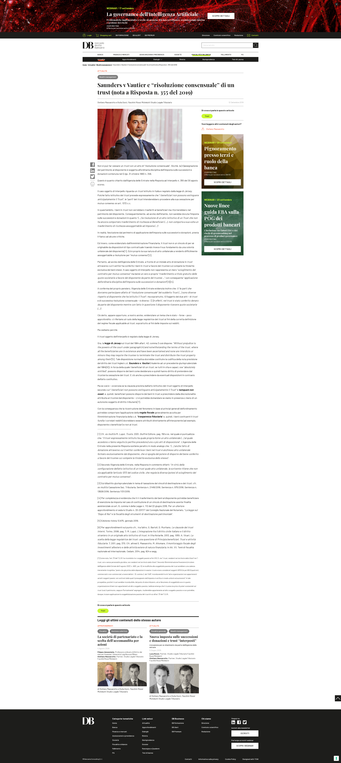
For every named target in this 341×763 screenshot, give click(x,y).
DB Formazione (122, 35)
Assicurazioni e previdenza (123, 736)
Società (115, 740)
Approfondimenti (129, 59)
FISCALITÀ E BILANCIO (201, 55)
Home (85, 65)
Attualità (101, 59)
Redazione (238, 35)
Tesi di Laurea (237, 59)
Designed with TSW (250, 759)
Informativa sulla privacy (208, 759)
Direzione (206, 35)
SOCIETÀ (178, 55)
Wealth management (104, 65)
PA (242, 55)
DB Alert (137, 35)
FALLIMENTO (226, 55)
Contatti (188, 759)
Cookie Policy (230, 759)
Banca (114, 727)
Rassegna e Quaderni (150, 749)
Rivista (182, 59)
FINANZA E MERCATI (121, 55)
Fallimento (116, 749)
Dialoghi (156, 59)
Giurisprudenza (208, 59)
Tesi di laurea (147, 753)
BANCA (100, 55)
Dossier (145, 744)
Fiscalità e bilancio (119, 744)
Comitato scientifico (222, 35)
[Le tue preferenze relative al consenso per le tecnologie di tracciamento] (336, 758)
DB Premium (150, 35)
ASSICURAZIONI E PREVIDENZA (151, 55)
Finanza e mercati (119, 732)
